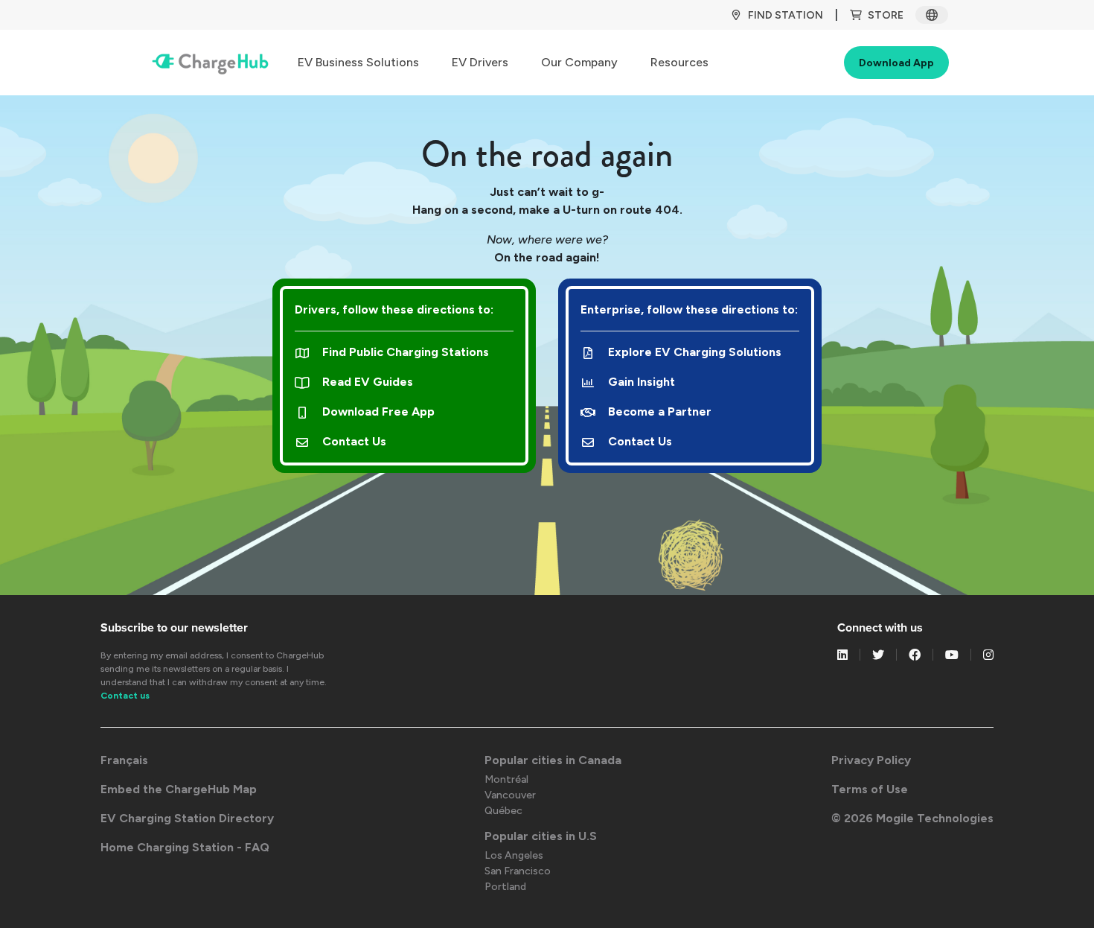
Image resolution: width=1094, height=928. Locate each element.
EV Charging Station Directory (187, 818)
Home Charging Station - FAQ (184, 847)
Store (885, 15)
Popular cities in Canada (552, 760)
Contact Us (354, 441)
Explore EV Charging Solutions (694, 352)
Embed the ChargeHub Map (178, 789)
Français (124, 760)
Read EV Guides (367, 382)
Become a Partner (659, 411)
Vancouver (510, 795)
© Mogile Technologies (912, 818)
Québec (503, 810)
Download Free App (378, 411)
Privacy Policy (871, 760)
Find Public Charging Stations (405, 352)
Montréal (506, 779)
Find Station (785, 15)
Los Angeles (513, 855)
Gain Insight (641, 382)
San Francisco (517, 871)
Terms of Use (869, 789)
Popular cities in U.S (540, 836)
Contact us (125, 695)
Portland (505, 886)
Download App (896, 63)
